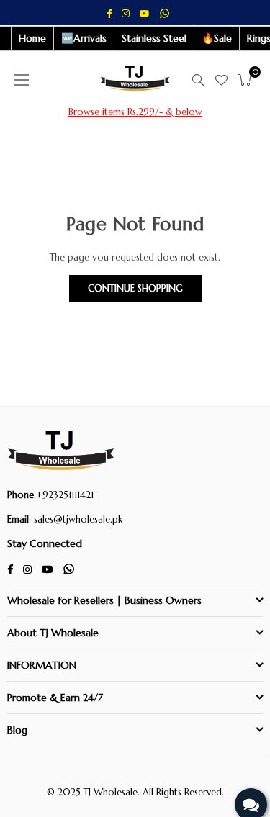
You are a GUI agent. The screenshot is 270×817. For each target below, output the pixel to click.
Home (32, 38)
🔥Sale (217, 38)
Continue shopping (135, 288)
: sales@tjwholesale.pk (75, 519)
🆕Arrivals (84, 38)
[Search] (198, 79)
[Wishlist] (221, 79)
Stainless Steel (154, 38)
